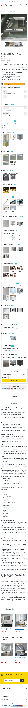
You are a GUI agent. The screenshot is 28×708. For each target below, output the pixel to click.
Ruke (5, 58)
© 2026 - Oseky (14, 703)
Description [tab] (14, 396)
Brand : (2, 58)
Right (5, 125)
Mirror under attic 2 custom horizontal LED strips (20, 659)
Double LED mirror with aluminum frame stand (6, 629)
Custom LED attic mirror (7, 659)
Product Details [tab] (14, 400)
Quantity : (4, 377)
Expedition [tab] (14, 403)
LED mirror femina (19, 629)
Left (4, 127)
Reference (3, 60)
